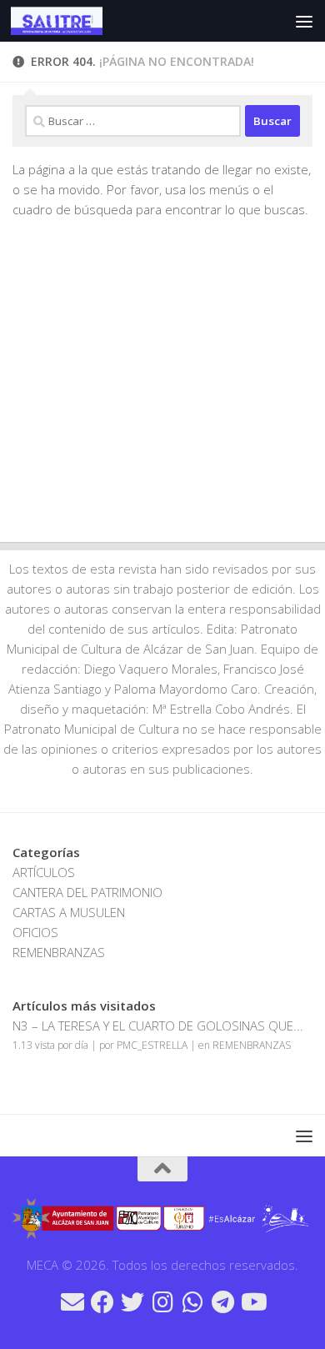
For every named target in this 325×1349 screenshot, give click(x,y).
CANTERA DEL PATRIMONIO (87, 892)
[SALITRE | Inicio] (71, 21)
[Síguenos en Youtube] (252, 1302)
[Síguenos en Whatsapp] (192, 1302)
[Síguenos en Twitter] (132, 1302)
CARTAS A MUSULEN (68, 912)
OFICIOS (35, 932)
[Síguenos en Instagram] (162, 1302)
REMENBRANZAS (58, 952)
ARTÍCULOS (43, 872)
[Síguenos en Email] (72, 1302)
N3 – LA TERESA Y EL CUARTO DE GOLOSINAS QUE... (157, 1025)
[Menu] (304, 21)
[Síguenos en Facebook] (102, 1302)
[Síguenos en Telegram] (222, 1302)
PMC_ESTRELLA (152, 1045)
